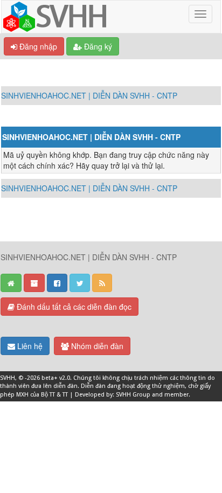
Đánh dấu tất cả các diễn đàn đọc (73, 306)
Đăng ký (97, 46)
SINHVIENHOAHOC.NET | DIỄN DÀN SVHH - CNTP (89, 95)
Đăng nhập (37, 46)
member (176, 394)
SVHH (7, 377)
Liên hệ (29, 346)
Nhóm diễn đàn (96, 346)
